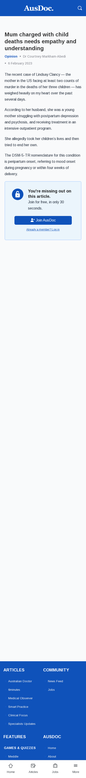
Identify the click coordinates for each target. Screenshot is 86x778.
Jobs (51, 689)
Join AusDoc (45, 220)
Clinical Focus (18, 715)
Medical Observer (20, 698)
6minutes (14, 689)
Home (52, 748)
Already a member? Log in (43, 229)
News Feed (55, 681)
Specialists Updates (22, 724)
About (52, 756)
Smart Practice (18, 706)
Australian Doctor (20, 681)
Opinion (11, 56)
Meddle (13, 756)
